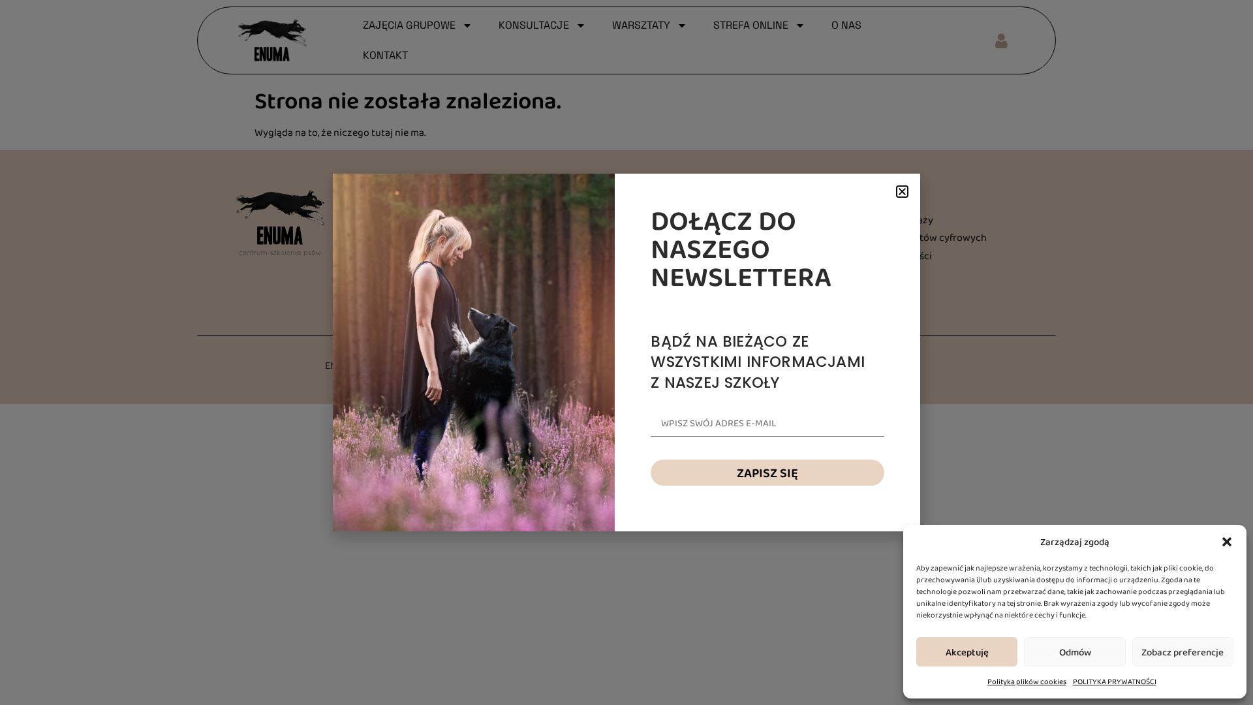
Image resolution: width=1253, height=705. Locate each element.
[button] (1226, 541)
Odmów (1075, 652)
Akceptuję (967, 652)
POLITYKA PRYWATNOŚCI (1114, 681)
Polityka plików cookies (1026, 681)
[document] (626, 352)
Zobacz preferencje (1182, 652)
